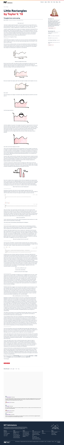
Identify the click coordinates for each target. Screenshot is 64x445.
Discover (5, 430)
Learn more (5, 435)
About (45, 441)
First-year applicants (16, 435)
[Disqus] (23, 384)
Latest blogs (53, 433)
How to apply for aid (26, 434)
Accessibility (49, 441)
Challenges (18, 20)
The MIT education (7, 433)
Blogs (7, 6)
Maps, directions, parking (36, 438)
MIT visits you (34, 436)
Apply (14, 430)
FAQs (43, 432)
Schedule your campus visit (36, 435)
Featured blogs (53, 434)
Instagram (58, 442)
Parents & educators (16, 437)
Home (5, 6)
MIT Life (22, 20)
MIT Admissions (10, 425)
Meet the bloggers (54, 432)
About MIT (5, 432)
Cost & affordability (26, 433)
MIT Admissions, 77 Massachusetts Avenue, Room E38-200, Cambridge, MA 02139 (26, 441)
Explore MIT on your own (36, 432)
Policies (53, 441)
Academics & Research (12, 20)
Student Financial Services (25, 436)
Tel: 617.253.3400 (41, 441)
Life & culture (6, 434)
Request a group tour (35, 437)
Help (42, 430)
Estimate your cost (26, 432)
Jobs (55, 441)
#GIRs (5, 363)
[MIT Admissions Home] (8, 2)
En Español (58, 441)
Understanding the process (16, 432)
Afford (24, 430)
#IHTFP (8, 363)
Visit (33, 430)
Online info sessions (35, 433)
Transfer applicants (16, 436)
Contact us (43, 433)
